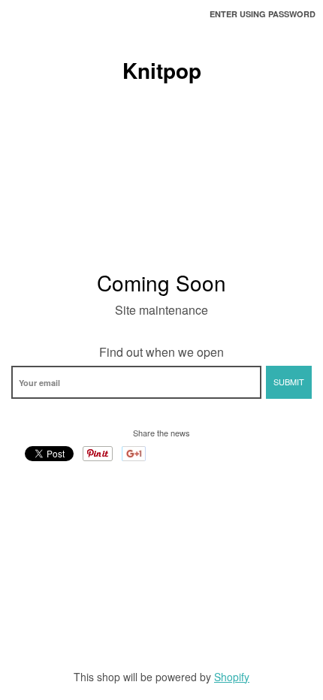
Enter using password (262, 14)
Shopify (231, 676)
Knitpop (161, 70)
